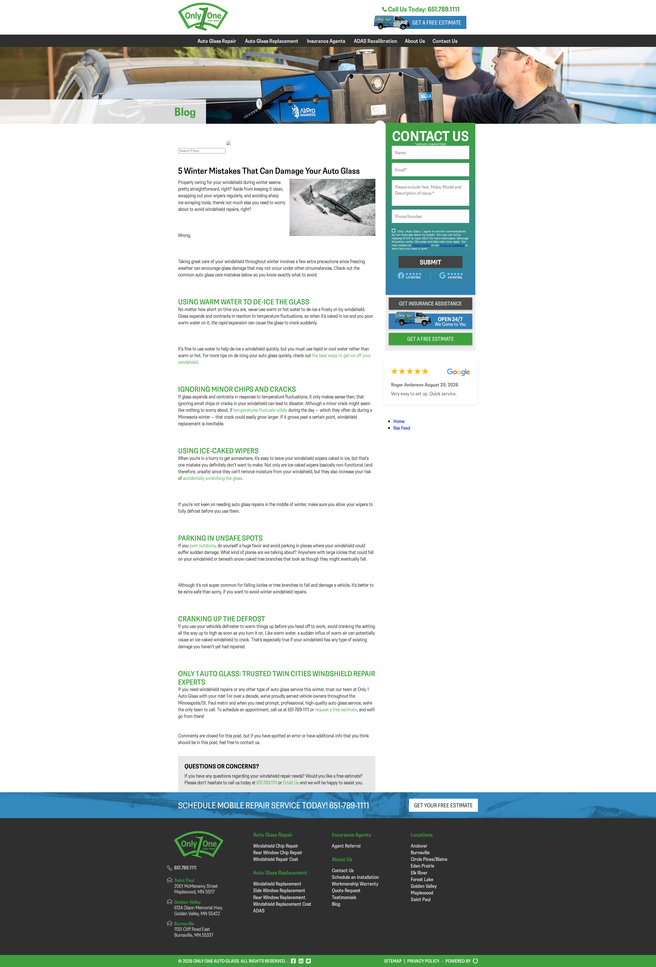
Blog (336, 904)
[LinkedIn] (301, 961)
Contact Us (445, 40)
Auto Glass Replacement (271, 40)
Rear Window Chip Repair (277, 852)
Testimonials (344, 897)
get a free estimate (430, 338)
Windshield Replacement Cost (282, 904)
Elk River (419, 872)
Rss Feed (401, 428)
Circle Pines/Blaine (429, 859)
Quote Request (346, 890)
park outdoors (203, 545)
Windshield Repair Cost (275, 859)
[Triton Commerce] (474, 961)
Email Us (291, 782)
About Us (415, 40)
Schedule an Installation (355, 877)
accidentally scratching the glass (212, 478)
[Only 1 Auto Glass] (203, 28)
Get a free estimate (436, 22)
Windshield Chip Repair (275, 845)
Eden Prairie (422, 865)
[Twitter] (308, 961)
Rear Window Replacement (279, 897)
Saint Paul (420, 899)
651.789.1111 (267, 782)
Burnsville (420, 852)
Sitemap (393, 961)
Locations (422, 834)
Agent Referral (346, 845)
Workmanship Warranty (355, 883)
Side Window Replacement (279, 890)
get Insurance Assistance (430, 303)
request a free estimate (336, 709)
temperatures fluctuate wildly (260, 410)
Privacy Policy (423, 961)
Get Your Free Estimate (443, 805)
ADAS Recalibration (375, 40)
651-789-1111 (349, 805)
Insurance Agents (326, 40)
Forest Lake (422, 879)
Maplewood (422, 892)
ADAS (259, 910)
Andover (419, 845)
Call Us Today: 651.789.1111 (423, 9)
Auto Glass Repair (217, 40)
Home (399, 421)
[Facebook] (293, 961)
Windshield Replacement (277, 883)
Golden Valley (424, 886)
